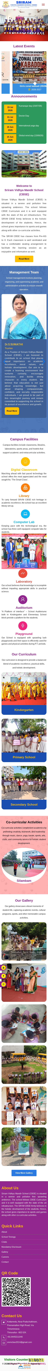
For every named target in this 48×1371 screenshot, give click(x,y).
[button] (5, 361)
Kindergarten (24, 710)
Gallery (5, 1252)
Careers (5, 1257)
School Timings (9, 1237)
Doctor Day (24, 107)
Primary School (24, 757)
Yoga (24, 883)
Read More (24, 259)
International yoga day (29, 117)
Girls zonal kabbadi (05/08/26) (24, 86)
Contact (5, 1262)
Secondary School (24, 804)
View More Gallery (24, 1173)
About (4, 1232)
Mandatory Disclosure (11, 1247)
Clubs (4, 1242)
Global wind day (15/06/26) (31, 127)
